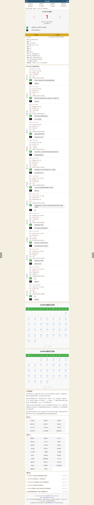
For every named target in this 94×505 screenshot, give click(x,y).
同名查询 (46, 455)
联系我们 (51, 502)
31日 (35, 340)
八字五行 (46, 441)
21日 (59, 329)
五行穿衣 (30, 3)
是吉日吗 (30, 6)
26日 (47, 334)
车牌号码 (59, 445)
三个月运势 (32, 451)
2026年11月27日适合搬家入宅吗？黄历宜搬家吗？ (38, 482)
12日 (47, 323)
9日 (29, 323)
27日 (53, 334)
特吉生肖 (46, 448)
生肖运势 (59, 424)
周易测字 (46, 438)
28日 (59, 334)
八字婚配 (46, 451)
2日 (29, 318)
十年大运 (59, 458)
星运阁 (48, 495)
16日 (29, 329)
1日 (65, 312)
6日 (53, 318)
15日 (66, 323)
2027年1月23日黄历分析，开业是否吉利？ (36, 478)
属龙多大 (46, 462)
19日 (47, 329)
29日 (66, 334)
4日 (41, 318)
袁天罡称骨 (59, 465)
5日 (47, 318)
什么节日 (41, 6)
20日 (53, 329)
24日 (35, 334)
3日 (35, 318)
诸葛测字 (32, 438)
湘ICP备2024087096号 (48, 497)
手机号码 (46, 445)
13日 (53, 323)
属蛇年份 (32, 462)
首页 (27, 1)
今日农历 (59, 427)
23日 (29, 334)
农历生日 (32, 441)
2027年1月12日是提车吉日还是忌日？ (35, 485)
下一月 (49, 346)
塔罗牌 (45, 468)
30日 (29, 340)
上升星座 (32, 458)
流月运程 (59, 448)
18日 (41, 329)
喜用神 (59, 441)
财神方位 (41, 3)
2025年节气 (63, 6)
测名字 (32, 455)
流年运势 (32, 445)
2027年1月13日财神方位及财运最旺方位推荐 (37, 475)
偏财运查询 (45, 458)
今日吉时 (52, 6)
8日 (65, 318)
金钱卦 (32, 465)
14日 (59, 323)
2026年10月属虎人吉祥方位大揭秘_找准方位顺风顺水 (39, 488)
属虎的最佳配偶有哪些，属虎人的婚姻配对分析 (37, 491)
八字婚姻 (59, 451)
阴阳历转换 (59, 430)
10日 (35, 323)
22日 (66, 329)
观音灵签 (46, 465)
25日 (41, 334)
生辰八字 (59, 438)
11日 (41, 323)
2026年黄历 (45, 430)
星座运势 (32, 468)
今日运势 (32, 448)
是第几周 (63, 3)
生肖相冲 (52, 3)
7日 (59, 318)
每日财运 (59, 455)
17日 (35, 329)
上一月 (44, 346)
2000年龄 (59, 462)
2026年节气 (32, 430)
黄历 (67, 1)
